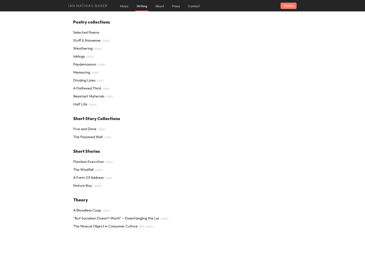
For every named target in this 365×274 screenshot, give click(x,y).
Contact (194, 6)
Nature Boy (82, 185)
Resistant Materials (88, 96)
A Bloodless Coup (87, 210)
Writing (141, 6)
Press (176, 6)
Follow (288, 6)
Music (124, 6)
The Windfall (83, 169)
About (159, 6)
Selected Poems (86, 32)
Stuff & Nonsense (87, 40)
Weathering (83, 48)
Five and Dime (84, 129)
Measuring (81, 72)
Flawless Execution (88, 161)
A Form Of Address (88, 177)
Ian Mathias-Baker (88, 6)
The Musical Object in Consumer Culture (105, 226)
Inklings (79, 56)
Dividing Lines (84, 80)
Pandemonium (84, 64)
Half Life (80, 104)
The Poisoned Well (88, 137)
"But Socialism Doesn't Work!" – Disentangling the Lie (116, 218)
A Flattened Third (87, 88)
